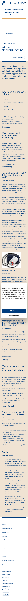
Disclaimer (4, 580)
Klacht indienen (6, 586)
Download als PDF (18, 57)
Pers (3, 564)
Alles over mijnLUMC (7, 528)
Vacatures (4, 549)
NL (13, 3)
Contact (4, 524)
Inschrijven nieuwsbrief (8, 560)
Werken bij (4, 552)
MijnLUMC (22, 3)
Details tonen (19, 306)
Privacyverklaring (6, 571)
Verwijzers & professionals (9, 540)
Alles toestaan (14, 310)
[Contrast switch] (10, 3)
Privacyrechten (6, 574)
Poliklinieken (5, 532)
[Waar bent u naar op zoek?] (19, 3)
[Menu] (25, 3)
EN (16, 3)
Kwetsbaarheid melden (8, 583)
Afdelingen (4, 536)
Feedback (5, 594)
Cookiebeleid (5, 577)
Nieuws (4, 556)
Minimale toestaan (14, 315)
